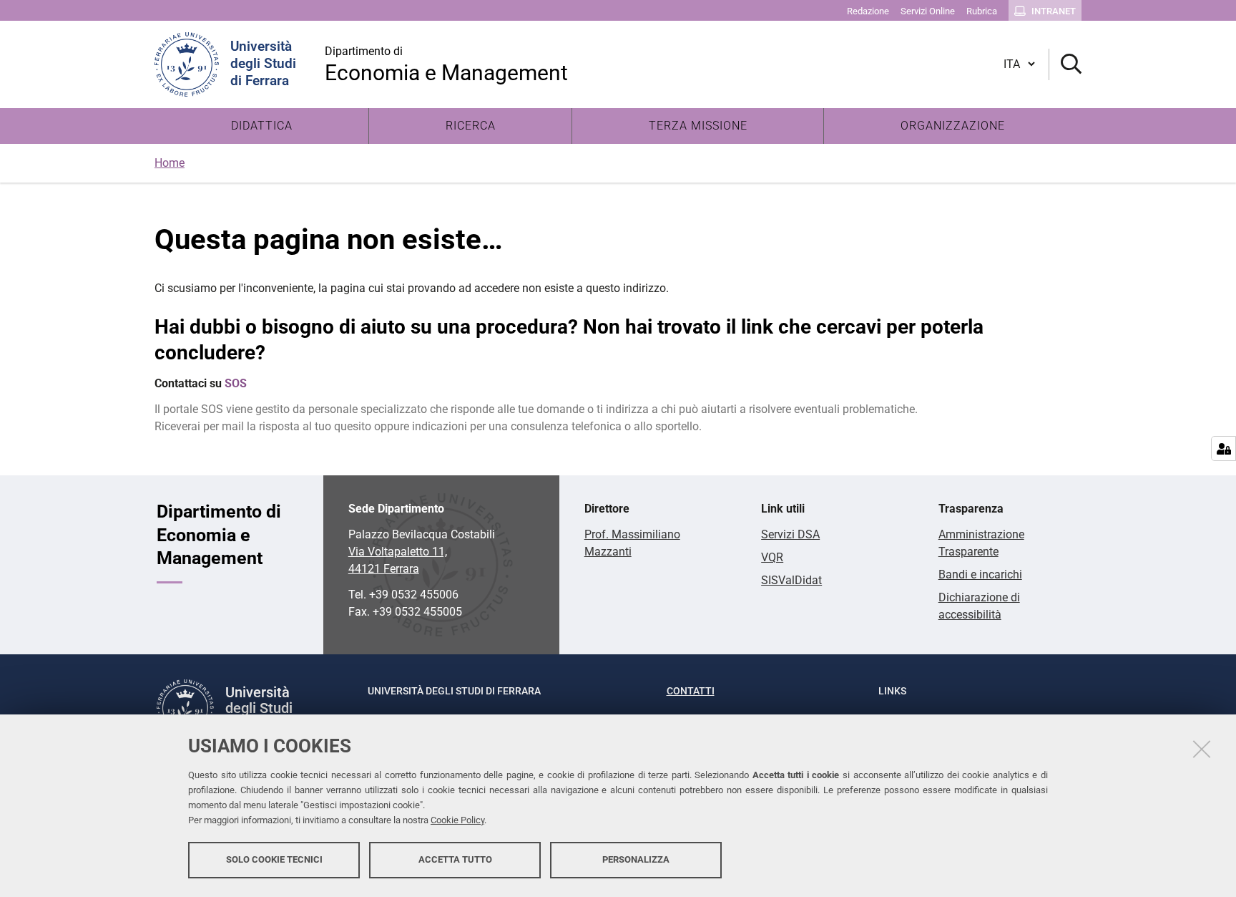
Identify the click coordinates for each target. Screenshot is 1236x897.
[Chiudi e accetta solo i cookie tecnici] (1201, 748)
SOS (236, 383)
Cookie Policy (457, 820)
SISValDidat (791, 580)
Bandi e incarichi (980, 574)
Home (169, 163)
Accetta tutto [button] (455, 859)
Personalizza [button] (636, 859)
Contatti (691, 691)
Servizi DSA (790, 534)
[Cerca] (1065, 65)
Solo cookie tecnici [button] (274, 859)
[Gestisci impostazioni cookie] (1223, 448)
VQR (772, 557)
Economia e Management (446, 64)
